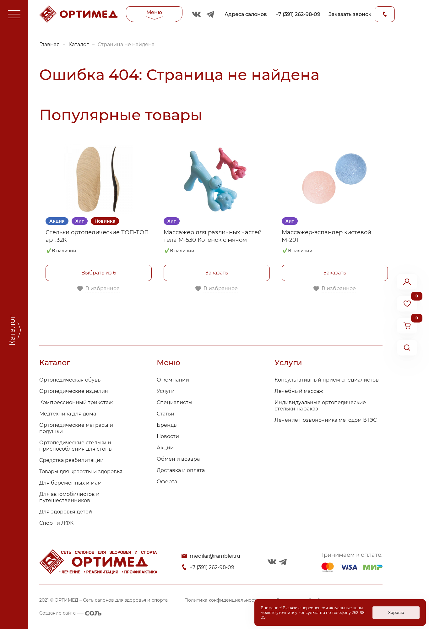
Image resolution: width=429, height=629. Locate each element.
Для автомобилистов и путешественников (69, 497)
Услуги (166, 391)
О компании (173, 380)
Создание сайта (57, 613)
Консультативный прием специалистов (326, 380)
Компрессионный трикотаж (76, 402)
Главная (49, 44)
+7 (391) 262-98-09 (297, 14)
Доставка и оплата (181, 470)
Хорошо (396, 612)
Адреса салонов (246, 14)
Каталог (78, 44)
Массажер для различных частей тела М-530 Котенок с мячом (213, 236)
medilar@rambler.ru (215, 556)
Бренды (167, 425)
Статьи (165, 414)
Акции (165, 448)
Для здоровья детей (65, 512)
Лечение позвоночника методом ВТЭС (325, 420)
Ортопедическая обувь (69, 380)
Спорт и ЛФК (56, 523)
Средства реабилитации (71, 460)
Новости (168, 436)
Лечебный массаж (298, 391)
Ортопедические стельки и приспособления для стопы (76, 446)
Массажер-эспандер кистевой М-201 (326, 236)
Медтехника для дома (67, 414)
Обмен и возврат (179, 459)
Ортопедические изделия (73, 391)
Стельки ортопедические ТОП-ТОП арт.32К (97, 236)
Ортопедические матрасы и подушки (76, 428)
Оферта (167, 482)
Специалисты (175, 402)
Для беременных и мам (70, 483)
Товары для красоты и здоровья (80, 471)
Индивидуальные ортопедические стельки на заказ (320, 405)
